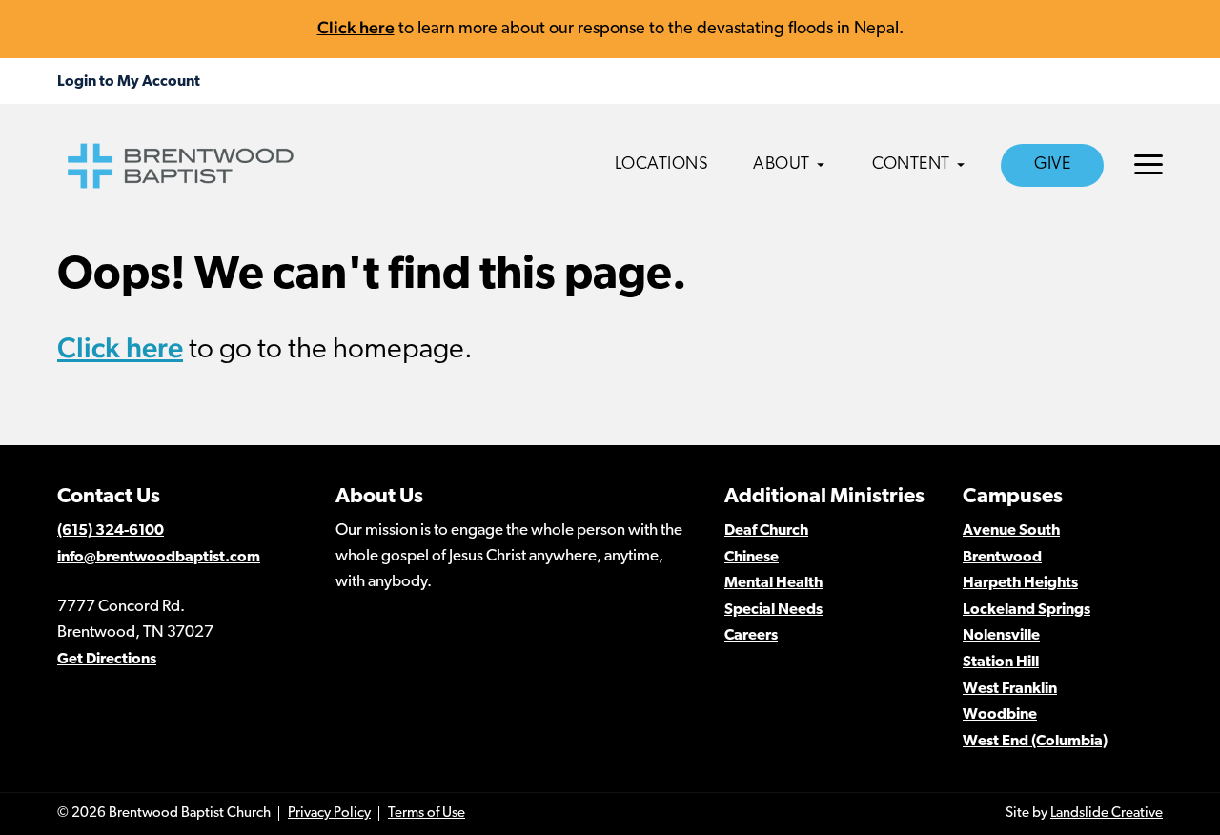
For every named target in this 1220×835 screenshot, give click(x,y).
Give (1052, 164)
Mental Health (773, 583)
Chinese (751, 557)
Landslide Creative (1106, 813)
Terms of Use (426, 813)
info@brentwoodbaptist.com (158, 557)
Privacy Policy (329, 813)
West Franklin (1010, 689)
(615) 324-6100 (110, 531)
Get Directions (106, 659)
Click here (356, 27)
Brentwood (1002, 557)
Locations (662, 164)
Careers (751, 635)
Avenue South (1011, 531)
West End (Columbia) (1035, 741)
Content (911, 164)
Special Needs (773, 610)
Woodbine (1000, 715)
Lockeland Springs (1026, 610)
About (781, 164)
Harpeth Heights (1020, 583)
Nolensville (1001, 635)
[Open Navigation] (1148, 164)
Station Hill (1001, 662)
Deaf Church (766, 531)
